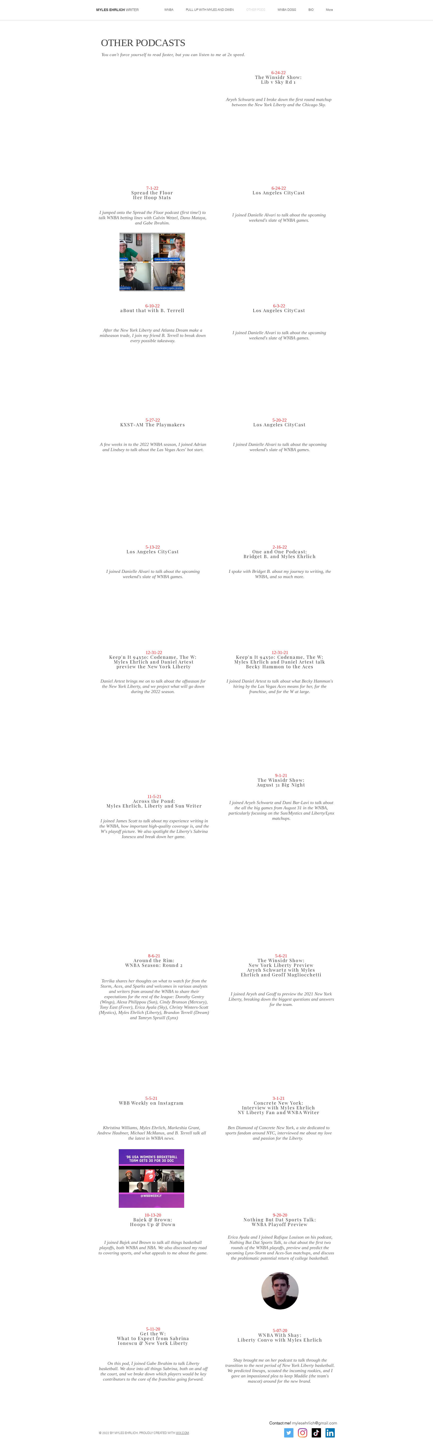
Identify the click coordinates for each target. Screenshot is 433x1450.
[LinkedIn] (330, 1432)
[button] (169, 10)
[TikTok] (316, 1432)
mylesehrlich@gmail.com (314, 1422)
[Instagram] (302, 1432)
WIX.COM (182, 1433)
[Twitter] (288, 1432)
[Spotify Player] (153, 501)
